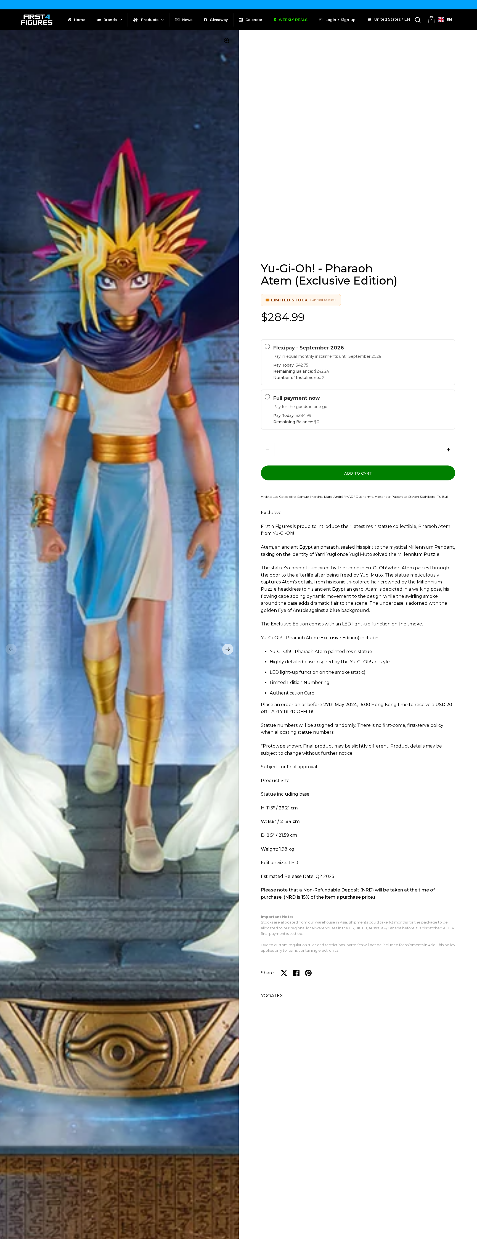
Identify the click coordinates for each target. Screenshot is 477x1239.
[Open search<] (418, 20)
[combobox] (445, 19)
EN (449, 19)
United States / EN (392, 19)
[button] (11, 649)
